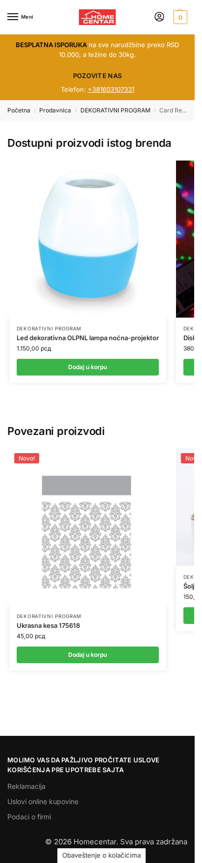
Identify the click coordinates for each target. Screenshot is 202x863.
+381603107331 (111, 89)
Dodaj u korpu (87, 367)
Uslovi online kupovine (42, 801)
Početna (18, 110)
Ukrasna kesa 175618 (48, 625)
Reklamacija (26, 786)
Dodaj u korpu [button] (87, 654)
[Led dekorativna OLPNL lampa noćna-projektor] (87, 239)
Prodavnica (55, 110)
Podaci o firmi (29, 816)
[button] (179, 17)
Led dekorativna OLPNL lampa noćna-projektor (88, 338)
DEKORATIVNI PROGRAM (115, 110)
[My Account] (159, 17)
